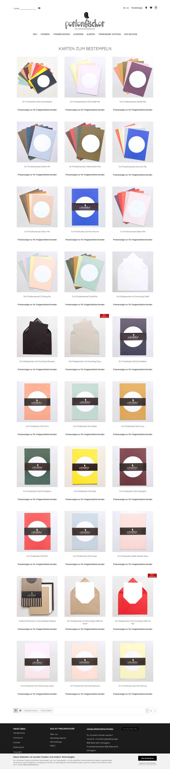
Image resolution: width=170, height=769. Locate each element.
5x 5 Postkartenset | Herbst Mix (133, 102)
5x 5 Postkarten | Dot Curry (132, 426)
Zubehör (78, 34)
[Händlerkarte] (146, 8)
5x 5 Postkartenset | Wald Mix (85, 296)
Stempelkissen (61, 34)
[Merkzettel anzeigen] (151, 8)
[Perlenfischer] (85, 21)
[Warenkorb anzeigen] (155, 8)
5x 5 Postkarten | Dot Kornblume (85, 231)
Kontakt (16, 742)
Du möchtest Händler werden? (100, 735)
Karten (91, 34)
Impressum (18, 738)
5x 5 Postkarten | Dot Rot (37, 556)
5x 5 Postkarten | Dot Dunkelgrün (37, 491)
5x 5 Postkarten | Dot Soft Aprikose (85, 686)
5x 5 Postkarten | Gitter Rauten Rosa (132, 556)
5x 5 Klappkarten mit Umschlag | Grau (85, 361)
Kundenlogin (136, 8)
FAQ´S (52, 745)
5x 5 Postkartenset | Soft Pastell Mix (85, 102)
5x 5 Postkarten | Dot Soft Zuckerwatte (37, 686)
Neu (35, 34)
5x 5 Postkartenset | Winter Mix (37, 166)
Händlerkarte (19, 733)
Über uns (54, 734)
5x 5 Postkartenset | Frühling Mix (37, 296)
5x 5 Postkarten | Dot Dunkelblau (133, 361)
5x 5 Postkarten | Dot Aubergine (132, 491)
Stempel (45, 34)
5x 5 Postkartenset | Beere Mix (132, 231)
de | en (126, 8)
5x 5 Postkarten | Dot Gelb (85, 491)
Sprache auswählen (121, 14)
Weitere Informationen (147, 763)
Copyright (17, 752)
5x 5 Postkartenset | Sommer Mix (133, 167)
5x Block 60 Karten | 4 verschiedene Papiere (37, 621)
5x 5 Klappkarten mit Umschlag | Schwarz (37, 361)
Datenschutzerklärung (30, 765)
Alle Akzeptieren (147, 758)
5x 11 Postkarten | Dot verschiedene (37, 102)
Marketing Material (58, 738)
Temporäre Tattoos (110, 34)
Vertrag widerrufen (130, 729)
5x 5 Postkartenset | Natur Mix (37, 231)
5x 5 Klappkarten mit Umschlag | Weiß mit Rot (133, 622)
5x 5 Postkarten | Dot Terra (37, 426)
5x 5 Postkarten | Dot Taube (85, 556)
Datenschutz (18, 747)
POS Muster (130, 34)
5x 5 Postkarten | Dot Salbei (85, 426)
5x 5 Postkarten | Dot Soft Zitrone (133, 686)
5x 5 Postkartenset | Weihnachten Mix (85, 166)
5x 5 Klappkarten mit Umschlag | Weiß (133, 296)
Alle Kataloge (56, 742)
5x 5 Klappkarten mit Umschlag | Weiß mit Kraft (85, 622)
